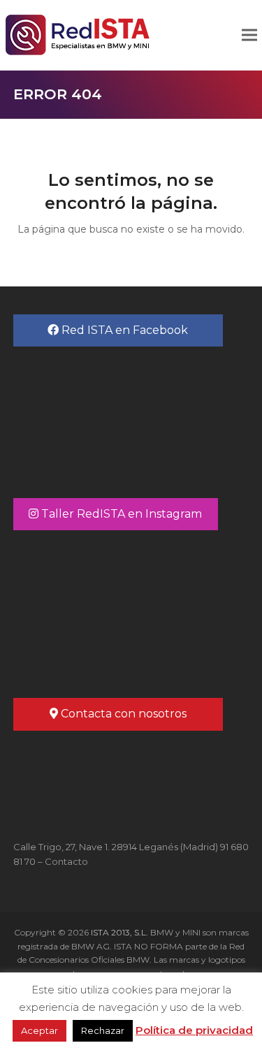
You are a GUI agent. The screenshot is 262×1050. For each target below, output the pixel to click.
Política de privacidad (194, 1030)
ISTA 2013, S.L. (118, 932)
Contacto (66, 861)
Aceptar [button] (39, 1030)
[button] (249, 35)
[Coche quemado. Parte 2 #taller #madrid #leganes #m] (131, 605)
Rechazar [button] (102, 1030)
